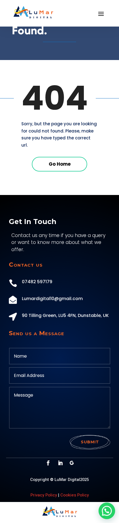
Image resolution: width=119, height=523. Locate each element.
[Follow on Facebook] (48, 463)
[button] (107, 511)
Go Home (60, 164)
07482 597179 (37, 282)
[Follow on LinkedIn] (60, 463)
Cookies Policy (74, 495)
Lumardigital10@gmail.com (52, 298)
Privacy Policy (43, 495)
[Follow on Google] (72, 463)
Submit (90, 441)
